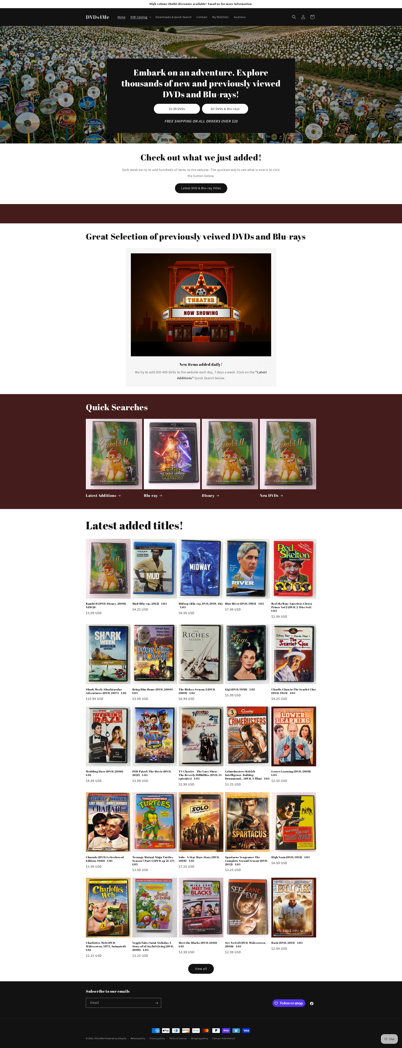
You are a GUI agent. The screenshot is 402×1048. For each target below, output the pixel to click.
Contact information (223, 1038)
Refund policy (138, 1038)
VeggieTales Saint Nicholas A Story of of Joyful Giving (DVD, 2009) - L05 (153, 946)
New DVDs (269, 495)
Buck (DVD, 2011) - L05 (287, 943)
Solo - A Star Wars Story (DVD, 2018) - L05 (199, 859)
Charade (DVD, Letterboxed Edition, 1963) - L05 (105, 859)
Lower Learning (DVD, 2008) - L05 (292, 773)
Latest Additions (101, 495)
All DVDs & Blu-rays (225, 109)
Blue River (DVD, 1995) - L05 (244, 603)
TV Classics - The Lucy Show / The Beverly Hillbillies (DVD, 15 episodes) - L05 (200, 775)
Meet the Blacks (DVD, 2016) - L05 (199, 944)
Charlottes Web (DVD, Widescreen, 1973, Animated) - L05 (107, 946)
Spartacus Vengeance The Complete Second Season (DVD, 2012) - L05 (246, 860)
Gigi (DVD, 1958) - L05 (240, 689)
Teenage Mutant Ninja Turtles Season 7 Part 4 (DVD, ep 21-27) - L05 (154, 860)
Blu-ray (151, 495)
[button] (140, 17)
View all (201, 969)
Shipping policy (199, 1038)
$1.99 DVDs (177, 109)
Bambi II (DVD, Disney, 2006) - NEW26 (107, 605)
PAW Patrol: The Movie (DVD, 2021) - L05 (151, 773)
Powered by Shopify (115, 1038)
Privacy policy (157, 1038)
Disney (208, 495)
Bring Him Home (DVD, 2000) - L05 (153, 691)
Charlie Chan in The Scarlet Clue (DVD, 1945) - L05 (293, 691)
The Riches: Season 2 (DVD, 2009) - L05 (197, 691)
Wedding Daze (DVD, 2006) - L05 (105, 773)
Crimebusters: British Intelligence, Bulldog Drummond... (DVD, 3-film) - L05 (247, 775)
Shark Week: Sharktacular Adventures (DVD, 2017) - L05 (106, 691)
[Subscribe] (156, 1003)
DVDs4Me (99, 1038)
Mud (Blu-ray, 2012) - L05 (149, 603)
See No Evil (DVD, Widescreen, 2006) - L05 (245, 944)
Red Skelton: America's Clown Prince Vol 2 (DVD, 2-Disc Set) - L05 (292, 607)
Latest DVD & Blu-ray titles (201, 188)
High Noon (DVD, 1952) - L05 (290, 857)
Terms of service (178, 1038)
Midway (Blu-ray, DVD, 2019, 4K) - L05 (201, 605)
